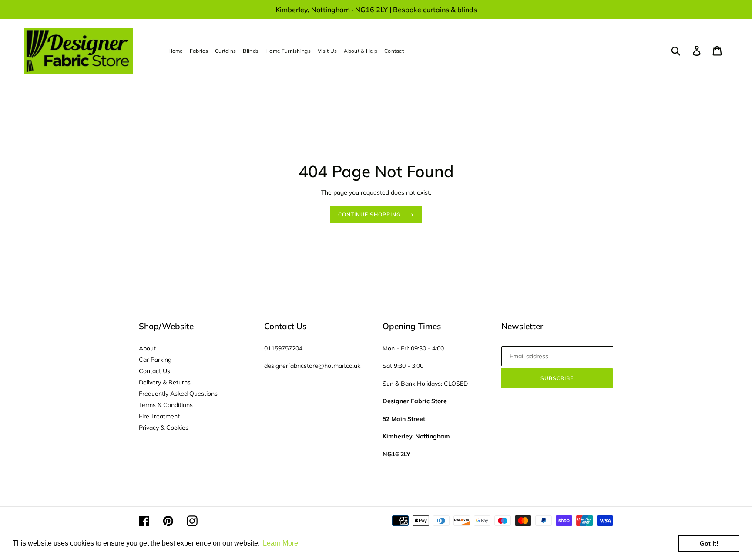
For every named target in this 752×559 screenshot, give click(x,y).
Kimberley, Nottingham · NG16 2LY (332, 9)
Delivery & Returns (165, 382)
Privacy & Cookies (163, 427)
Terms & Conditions (166, 405)
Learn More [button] (280, 543)
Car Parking (155, 360)
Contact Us (154, 371)
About (147, 348)
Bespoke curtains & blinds (435, 9)
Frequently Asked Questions (178, 393)
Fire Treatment (159, 416)
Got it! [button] (709, 543)
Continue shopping (369, 214)
